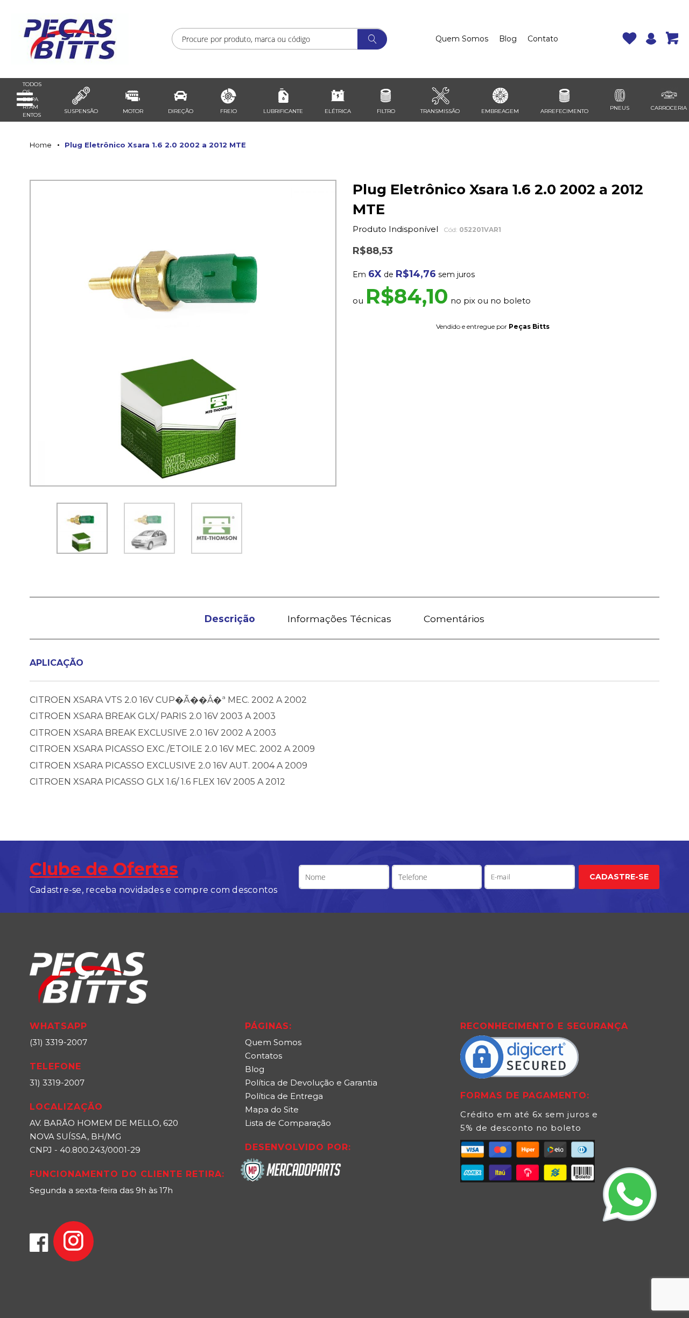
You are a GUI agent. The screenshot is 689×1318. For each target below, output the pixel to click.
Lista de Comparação (288, 1123)
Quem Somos (461, 39)
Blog (508, 39)
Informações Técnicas (339, 618)
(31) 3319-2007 (58, 1042)
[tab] (229, 618)
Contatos (263, 1056)
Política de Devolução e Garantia (311, 1082)
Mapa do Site (272, 1109)
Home (41, 144)
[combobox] (279, 39)
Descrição (230, 618)
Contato (543, 39)
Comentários (454, 618)
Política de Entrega (284, 1096)
